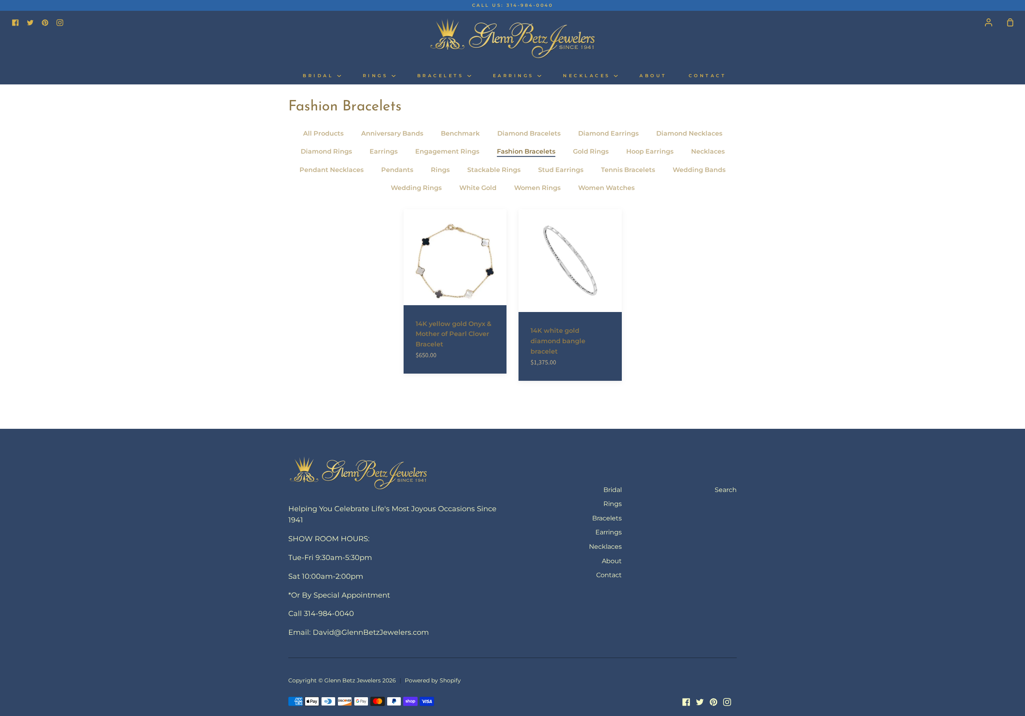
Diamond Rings (326, 151)
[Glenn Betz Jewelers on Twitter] (700, 702)
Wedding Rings (416, 188)
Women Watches (606, 188)
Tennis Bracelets (628, 170)
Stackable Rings (494, 170)
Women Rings (537, 188)
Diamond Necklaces (689, 133)
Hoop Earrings (649, 151)
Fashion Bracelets (526, 151)
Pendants (397, 170)
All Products (323, 133)
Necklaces (588, 75)
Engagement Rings (447, 151)
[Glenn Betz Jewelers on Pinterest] (713, 702)
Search (726, 490)
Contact (708, 75)
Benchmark (460, 133)
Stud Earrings (560, 170)
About (653, 75)
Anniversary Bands (392, 133)
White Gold (477, 188)
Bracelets (442, 75)
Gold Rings (591, 151)
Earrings (515, 75)
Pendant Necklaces (331, 170)
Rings (377, 75)
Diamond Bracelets (529, 133)
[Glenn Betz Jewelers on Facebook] (686, 702)
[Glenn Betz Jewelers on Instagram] (727, 702)
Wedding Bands (699, 170)
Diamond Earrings (608, 133)
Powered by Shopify (433, 680)
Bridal (320, 75)
